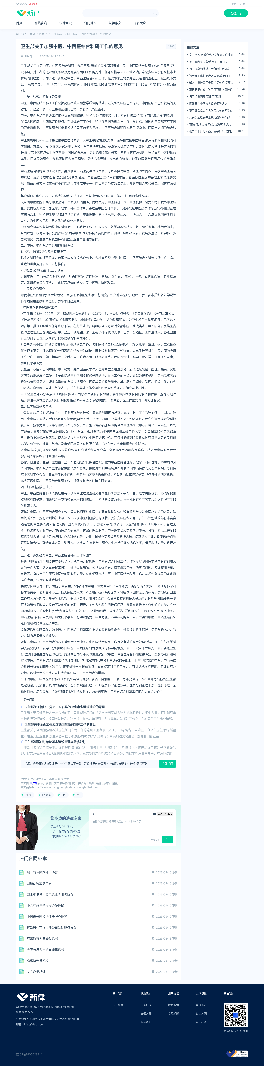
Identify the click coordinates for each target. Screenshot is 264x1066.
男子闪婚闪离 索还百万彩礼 (205, 96)
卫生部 (27, 794)
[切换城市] (33, 3)
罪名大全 (140, 23)
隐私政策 (173, 1005)
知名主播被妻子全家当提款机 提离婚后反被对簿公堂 (211, 82)
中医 (63, 794)
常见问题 (173, 1013)
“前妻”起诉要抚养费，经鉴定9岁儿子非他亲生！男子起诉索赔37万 (211, 124)
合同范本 (90, 23)
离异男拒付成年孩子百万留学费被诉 (210, 89)
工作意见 (46, 794)
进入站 (23, 3)
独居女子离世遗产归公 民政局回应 (210, 75)
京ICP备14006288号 (29, 1054)
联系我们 (146, 1022)
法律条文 (115, 23)
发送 (167, 839)
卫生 (78, 794)
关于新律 (118, 1005)
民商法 (43, 33)
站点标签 (201, 1022)
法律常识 (65, 23)
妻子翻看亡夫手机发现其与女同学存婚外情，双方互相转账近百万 (212, 110)
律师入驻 (146, 1013)
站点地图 (201, 1013)
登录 (234, 3)
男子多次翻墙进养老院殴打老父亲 (209, 68)
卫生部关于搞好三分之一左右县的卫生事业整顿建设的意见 (65, 707)
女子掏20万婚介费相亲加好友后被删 (211, 54)
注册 (242, 3)
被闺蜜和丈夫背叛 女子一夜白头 (208, 61)
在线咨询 (236, 13)
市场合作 (146, 1005)
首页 (19, 23)
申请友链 (201, 1005)
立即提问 (167, 763)
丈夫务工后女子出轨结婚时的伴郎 (209, 117)
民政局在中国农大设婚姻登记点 (208, 103)
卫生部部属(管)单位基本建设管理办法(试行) (55, 742)
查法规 (34, 783)
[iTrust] (237, 1056)
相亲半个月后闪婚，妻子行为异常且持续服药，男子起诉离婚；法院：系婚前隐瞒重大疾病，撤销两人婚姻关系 (212, 131)
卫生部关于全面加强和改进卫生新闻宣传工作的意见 (60, 724)
